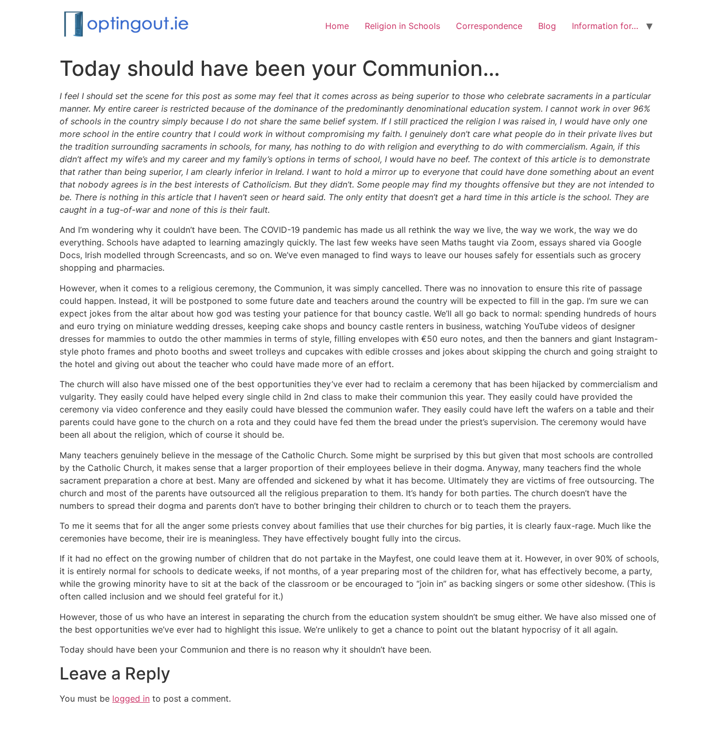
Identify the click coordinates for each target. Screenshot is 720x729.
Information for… (605, 26)
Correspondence (489, 26)
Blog (547, 26)
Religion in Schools (402, 26)
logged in (131, 698)
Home (337, 26)
